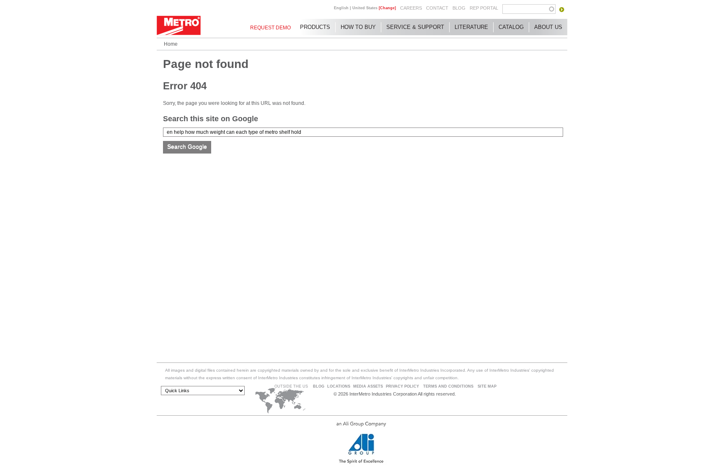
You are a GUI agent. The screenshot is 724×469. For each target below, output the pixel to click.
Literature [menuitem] (471, 27)
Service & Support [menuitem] (415, 27)
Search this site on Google (210, 119)
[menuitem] (270, 27)
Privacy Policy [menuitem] (402, 386)
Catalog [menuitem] (511, 27)
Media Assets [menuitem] (368, 386)
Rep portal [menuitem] (484, 7)
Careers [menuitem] (411, 7)
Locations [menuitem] (338, 386)
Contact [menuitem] (437, 7)
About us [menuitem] (548, 27)
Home (171, 44)
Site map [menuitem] (487, 386)
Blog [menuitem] (458, 7)
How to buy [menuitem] (358, 27)
